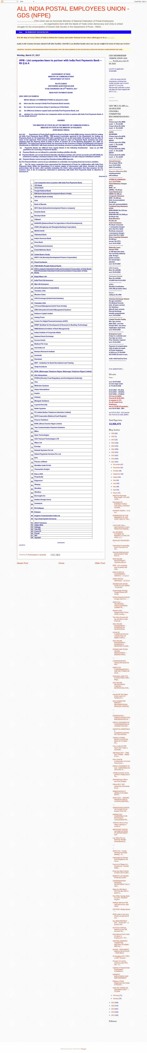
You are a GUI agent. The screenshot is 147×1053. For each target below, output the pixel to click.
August (115, 477)
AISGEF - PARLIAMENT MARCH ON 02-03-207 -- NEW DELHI (121, 951)
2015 (113, 1006)
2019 (113, 455)
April (114, 490)
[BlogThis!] (53, 555)
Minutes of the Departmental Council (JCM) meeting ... (120, 612)
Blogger (83, 1049)
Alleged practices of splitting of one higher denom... (120, 792)
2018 (113, 459)
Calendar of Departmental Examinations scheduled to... (121, 969)
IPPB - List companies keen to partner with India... (120, 567)
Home (20, 32)
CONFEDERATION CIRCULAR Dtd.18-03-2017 (121, 662)
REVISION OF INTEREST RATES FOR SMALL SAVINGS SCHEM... (121, 504)
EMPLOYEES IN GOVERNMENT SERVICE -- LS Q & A (121, 574)
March (115, 493)
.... (113, 522)
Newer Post (22, 563)
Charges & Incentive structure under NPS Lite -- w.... (120, 962)
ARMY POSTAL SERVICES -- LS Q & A (121, 580)
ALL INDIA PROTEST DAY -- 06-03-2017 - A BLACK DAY (120, 922)
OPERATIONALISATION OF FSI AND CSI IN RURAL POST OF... (121, 809)
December (116, 464)
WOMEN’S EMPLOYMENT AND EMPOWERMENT (120, 976)
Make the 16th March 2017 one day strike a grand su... (120, 891)
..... (114, 658)
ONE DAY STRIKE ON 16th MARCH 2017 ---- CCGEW (121, 989)
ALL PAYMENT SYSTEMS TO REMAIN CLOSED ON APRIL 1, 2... (121, 534)
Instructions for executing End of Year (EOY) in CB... (121, 547)
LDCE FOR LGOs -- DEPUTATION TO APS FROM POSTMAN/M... (121, 527)
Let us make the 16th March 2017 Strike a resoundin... (120, 747)
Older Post (100, 563)
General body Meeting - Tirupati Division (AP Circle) (120, 592)
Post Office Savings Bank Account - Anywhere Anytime (121, 897)
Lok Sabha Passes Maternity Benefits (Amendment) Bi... (119, 839)
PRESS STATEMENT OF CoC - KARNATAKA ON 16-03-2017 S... (121, 767)
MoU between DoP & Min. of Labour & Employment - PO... (121, 936)
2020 (113, 452)
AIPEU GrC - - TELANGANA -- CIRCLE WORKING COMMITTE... (120, 604)
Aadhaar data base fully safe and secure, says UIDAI (121, 904)
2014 (113, 1009)
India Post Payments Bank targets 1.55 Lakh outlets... (121, 497)
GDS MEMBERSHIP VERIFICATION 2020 (36, 32)
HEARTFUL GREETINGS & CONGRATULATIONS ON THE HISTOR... (121, 731)
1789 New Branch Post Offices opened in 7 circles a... (120, 824)
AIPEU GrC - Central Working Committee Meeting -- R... (120, 852)
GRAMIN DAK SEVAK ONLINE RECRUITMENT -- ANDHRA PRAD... (120, 652)
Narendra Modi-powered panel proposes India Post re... (120, 554)
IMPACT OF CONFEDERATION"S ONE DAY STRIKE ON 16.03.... (121, 670)
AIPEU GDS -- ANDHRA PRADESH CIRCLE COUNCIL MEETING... (121, 799)
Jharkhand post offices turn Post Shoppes (120, 780)
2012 (113, 1015)
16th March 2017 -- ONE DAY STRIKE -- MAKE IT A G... (121, 754)
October (116, 471)
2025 (113, 436)
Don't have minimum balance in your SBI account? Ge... (120, 929)
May (114, 486)
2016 (113, 1002)
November (116, 467)
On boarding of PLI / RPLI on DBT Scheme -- (121, 957)
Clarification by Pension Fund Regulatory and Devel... (120, 859)
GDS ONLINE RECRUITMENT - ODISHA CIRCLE (119, 560)
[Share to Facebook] (57, 555)
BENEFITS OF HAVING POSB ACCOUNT (121, 877)
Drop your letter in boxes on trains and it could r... (121, 872)
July (114, 480)
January (116, 998)
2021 (113, 449)
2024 (113, 440)
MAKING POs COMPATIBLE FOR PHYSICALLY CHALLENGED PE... (120, 817)
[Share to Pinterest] (59, 555)
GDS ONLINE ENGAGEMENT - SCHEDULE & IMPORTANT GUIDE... (121, 643)
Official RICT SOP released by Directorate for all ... (121, 786)
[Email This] (52, 555)
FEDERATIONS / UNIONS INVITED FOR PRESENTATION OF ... (121, 717)
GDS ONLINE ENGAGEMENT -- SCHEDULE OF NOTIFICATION (119, 626)
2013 (113, 1012)
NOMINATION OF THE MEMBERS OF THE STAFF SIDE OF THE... (121, 517)
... (113, 709)
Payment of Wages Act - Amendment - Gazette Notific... (121, 866)
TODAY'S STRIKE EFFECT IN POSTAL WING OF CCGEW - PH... (120, 740)
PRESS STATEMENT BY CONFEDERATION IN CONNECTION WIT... (121, 724)
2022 (113, 446)
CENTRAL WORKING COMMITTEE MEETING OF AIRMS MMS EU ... (121, 943)
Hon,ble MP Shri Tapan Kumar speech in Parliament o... (120, 696)
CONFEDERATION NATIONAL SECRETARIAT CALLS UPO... (121, 883)
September (117, 474)
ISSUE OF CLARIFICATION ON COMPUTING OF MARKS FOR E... (120, 635)
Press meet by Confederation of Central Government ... (121, 761)
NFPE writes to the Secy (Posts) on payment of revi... (121, 916)
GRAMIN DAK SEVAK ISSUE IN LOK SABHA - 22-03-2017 (121, 585)
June (115, 483)
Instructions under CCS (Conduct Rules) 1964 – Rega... (121, 677)
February (116, 995)
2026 (113, 433)
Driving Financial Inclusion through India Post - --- (121, 598)
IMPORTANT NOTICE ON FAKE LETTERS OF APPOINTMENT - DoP (120, 832)
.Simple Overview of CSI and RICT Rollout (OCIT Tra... (121, 774)
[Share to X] (55, 555)
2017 (113, 462)
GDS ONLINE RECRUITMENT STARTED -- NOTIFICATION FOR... (121, 685)
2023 (113, 443)
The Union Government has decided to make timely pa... (120, 619)
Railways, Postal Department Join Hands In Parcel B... (121, 982)
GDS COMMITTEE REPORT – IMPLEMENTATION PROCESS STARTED (121, 703)
